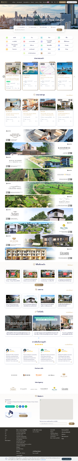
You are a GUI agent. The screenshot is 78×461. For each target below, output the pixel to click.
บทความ (36, 2)
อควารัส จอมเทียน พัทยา (20, 442)
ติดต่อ (41, 2)
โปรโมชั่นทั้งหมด (69, 312)
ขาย (5, 431)
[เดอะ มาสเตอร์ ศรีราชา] (64, 375)
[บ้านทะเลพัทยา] (54, 389)
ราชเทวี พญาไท (19, 455)
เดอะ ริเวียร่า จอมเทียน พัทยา (21, 436)
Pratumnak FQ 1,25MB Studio (64, 77)
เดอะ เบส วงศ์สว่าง (36, 431)
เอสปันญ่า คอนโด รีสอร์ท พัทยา (21, 438)
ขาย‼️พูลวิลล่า (26, 77)
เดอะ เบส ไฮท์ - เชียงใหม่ (20, 453)
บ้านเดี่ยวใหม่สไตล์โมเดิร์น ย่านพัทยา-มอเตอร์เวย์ (64, 114)
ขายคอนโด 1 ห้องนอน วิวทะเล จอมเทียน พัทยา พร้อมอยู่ (12, 114)
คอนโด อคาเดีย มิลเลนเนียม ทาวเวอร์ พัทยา (23, 444)
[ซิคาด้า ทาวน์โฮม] (65, 389)
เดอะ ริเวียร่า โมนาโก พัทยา (21, 441)
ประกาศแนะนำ (19, 2)
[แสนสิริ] (14, 375)
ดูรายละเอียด (23, 415)
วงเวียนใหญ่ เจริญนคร (37, 451)
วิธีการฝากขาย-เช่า (65, 436)
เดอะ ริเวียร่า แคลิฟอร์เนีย (20, 445)
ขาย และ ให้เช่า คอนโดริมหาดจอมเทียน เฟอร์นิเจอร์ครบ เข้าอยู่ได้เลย (12, 79)
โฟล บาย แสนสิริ (35, 453)
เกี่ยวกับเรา (63, 434)
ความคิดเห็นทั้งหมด (68, 344)
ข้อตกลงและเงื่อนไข (65, 429)
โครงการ (32, 2)
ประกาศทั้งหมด (69, 95)
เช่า (5, 433)
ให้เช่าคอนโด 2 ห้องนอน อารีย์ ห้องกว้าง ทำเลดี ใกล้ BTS (29, 114)
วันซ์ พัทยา (18, 447)
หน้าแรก (13, 2)
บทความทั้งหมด (69, 290)
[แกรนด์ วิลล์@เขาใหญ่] (33, 389)
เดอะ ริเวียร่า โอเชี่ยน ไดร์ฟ (21, 433)
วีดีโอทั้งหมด (70, 265)
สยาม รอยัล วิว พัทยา (19, 448)
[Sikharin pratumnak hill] (44, 389)
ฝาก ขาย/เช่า (62, 2)
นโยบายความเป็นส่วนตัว (66, 432)
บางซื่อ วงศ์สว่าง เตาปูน (37, 429)
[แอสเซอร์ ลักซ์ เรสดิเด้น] (13, 389)
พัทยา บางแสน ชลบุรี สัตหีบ (21, 429)
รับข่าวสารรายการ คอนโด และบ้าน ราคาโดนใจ (48, 421)
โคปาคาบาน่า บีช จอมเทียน (21, 431)
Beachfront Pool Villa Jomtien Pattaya (47, 78)
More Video (38, 284)
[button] (76, 16)
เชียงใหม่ (18, 451)
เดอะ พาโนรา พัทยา (19, 434)
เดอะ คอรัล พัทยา (19, 439)
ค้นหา (59, 29)
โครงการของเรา (7, 440)
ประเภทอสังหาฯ (26, 2)
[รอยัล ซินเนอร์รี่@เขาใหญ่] (23, 389)
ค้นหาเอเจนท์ (45, 2)
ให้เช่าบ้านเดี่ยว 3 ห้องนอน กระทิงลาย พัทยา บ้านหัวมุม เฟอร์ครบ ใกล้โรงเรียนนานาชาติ (47, 114)
